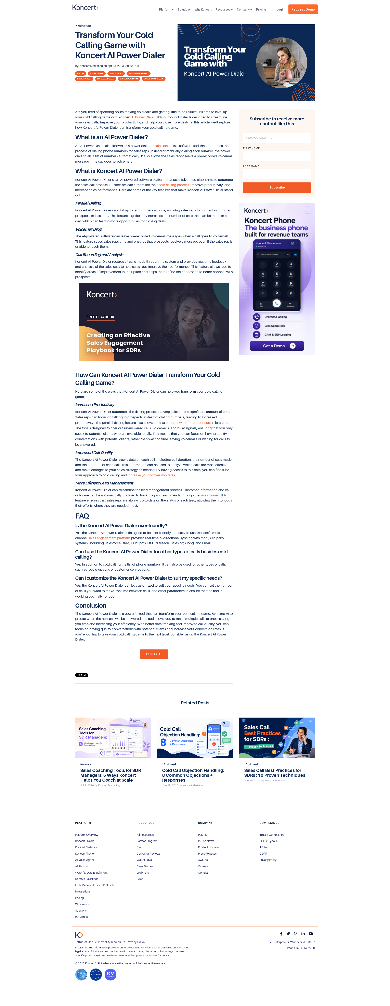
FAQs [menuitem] (140, 879)
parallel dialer (105, 79)
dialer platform (129, 79)
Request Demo (303, 9)
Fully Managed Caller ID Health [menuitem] (94, 885)
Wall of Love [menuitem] (144, 859)
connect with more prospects (188, 423)
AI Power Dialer (143, 117)
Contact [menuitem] (203, 872)
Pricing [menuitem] (79, 898)
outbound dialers (154, 79)
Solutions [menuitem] (81, 910)
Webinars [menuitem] (143, 872)
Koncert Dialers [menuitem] (84, 841)
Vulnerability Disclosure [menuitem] (110, 942)
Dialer (80, 73)
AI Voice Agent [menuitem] (84, 859)
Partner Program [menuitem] (147, 841)
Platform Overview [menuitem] (86, 834)
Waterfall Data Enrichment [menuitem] (91, 872)
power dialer (84, 79)
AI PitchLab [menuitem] (82, 866)
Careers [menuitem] (203, 866)
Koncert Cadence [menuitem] (86, 847)
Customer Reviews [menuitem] (148, 853)
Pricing (261, 9)
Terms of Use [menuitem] (84, 942)
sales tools (116, 73)
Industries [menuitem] (81, 916)
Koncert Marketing (92, 65)
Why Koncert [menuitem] (83, 904)
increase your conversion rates (151, 475)
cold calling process (173, 185)
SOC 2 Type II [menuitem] (268, 841)
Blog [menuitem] (140, 847)
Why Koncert (203, 9)
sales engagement (138, 73)
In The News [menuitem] (206, 841)
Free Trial (154, 654)
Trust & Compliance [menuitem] (272, 834)
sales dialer (97, 73)
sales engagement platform (109, 538)
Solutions (184, 9)
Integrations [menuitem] (82, 891)
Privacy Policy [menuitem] (268, 859)
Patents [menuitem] (202, 834)
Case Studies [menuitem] (145, 866)
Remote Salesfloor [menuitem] (86, 879)
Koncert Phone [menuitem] (84, 853)
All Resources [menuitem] (145, 834)
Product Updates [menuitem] (208, 847)
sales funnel (209, 495)
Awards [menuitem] (203, 859)
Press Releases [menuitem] (207, 853)
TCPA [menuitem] (263, 847)
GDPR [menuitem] (263, 853)
